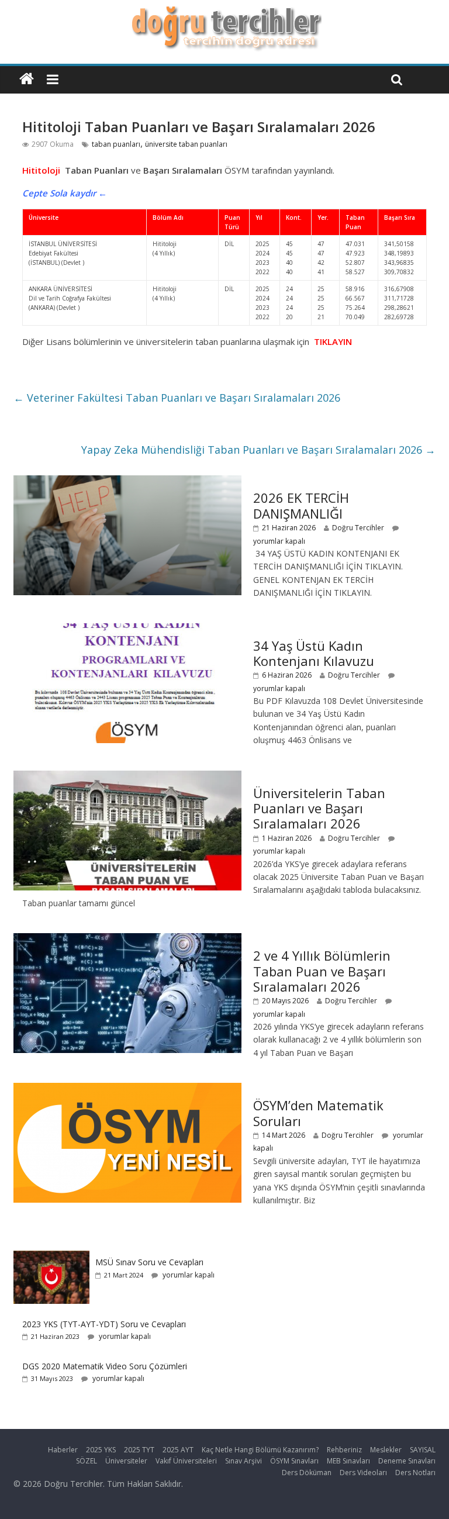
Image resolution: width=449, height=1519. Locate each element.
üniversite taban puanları (186, 144)
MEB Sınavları (348, 1461)
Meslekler (386, 1450)
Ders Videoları (363, 1472)
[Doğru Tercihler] (225, 12)
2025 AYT (178, 1450)
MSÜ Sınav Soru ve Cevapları (149, 1262)
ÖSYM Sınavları (294, 1461)
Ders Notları (415, 1472)
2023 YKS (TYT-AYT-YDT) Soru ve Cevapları (104, 1324)
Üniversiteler (126, 1461)
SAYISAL (423, 1450)
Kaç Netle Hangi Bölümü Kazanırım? (260, 1450)
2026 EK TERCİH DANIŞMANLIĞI (301, 505)
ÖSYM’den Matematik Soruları (318, 1112)
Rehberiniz (344, 1450)
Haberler (63, 1450)
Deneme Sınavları (407, 1461)
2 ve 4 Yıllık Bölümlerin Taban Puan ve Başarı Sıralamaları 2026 (322, 971)
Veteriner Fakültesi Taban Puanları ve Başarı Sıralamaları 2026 (176, 398)
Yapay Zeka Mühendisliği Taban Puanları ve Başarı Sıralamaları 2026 (258, 450)
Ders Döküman (306, 1472)
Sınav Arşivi (243, 1461)
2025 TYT (139, 1450)
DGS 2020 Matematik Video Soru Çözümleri (104, 1366)
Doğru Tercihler (358, 528)
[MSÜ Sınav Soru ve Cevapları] (51, 1256)
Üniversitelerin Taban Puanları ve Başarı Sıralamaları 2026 (319, 808)
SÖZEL (86, 1461)
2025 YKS (101, 1450)
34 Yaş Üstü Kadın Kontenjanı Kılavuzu (313, 653)
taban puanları (116, 144)
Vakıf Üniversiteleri (186, 1461)
